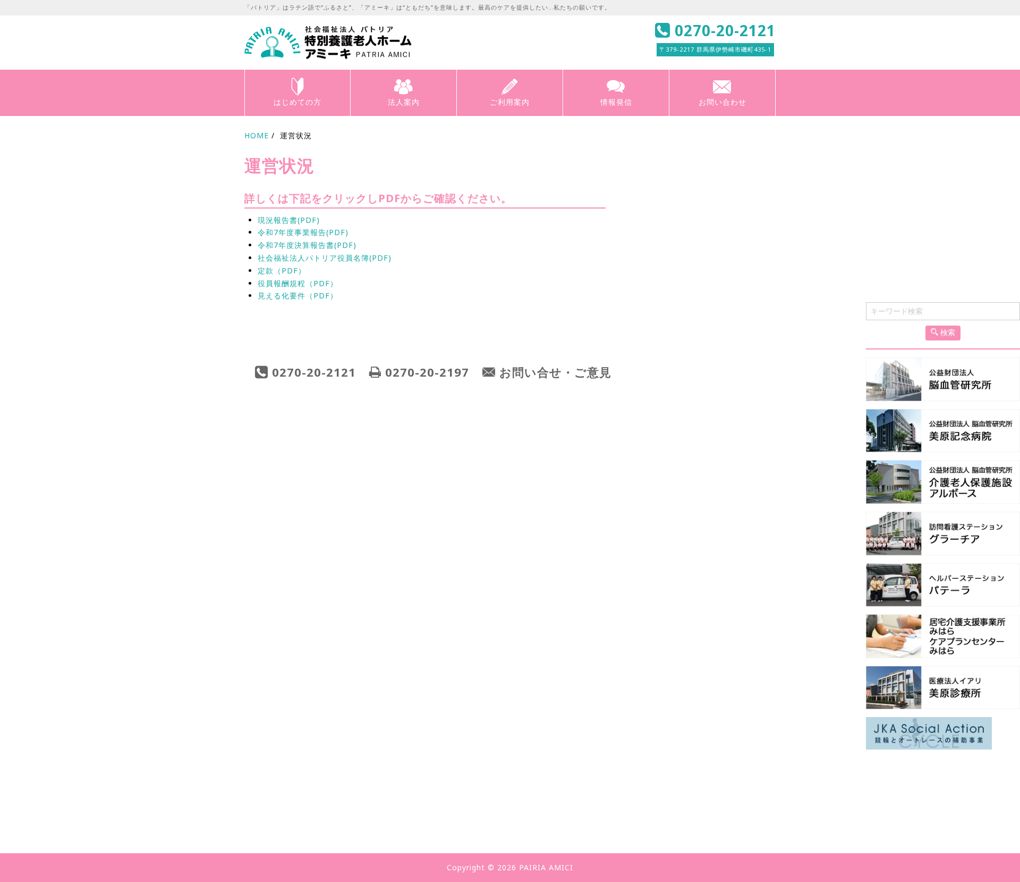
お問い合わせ (722, 102)
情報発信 (616, 102)
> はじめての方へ (37, 788)
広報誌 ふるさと (811, 816)
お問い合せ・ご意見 (555, 372)
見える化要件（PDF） (298, 295)
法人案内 (404, 102)
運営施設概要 (297, 794)
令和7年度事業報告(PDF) (303, 232)
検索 (946, 332)
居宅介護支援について (565, 805)
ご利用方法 (548, 783)
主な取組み (548, 826)
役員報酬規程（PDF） (298, 283)
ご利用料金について (562, 794)
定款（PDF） (282, 270)
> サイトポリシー (37, 818)
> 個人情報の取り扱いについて (60, 803)
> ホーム (21, 772)
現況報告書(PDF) (289, 220)
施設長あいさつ (300, 805)
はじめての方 (297, 102)
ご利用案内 (510, 102)
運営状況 (290, 816)
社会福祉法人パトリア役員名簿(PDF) (325, 258)
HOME (256, 135)
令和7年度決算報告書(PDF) (307, 245)
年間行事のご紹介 (814, 794)
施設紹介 (545, 816)
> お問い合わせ (798, 831)
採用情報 (290, 826)
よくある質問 (807, 783)
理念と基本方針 (300, 783)
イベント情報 (807, 805)
